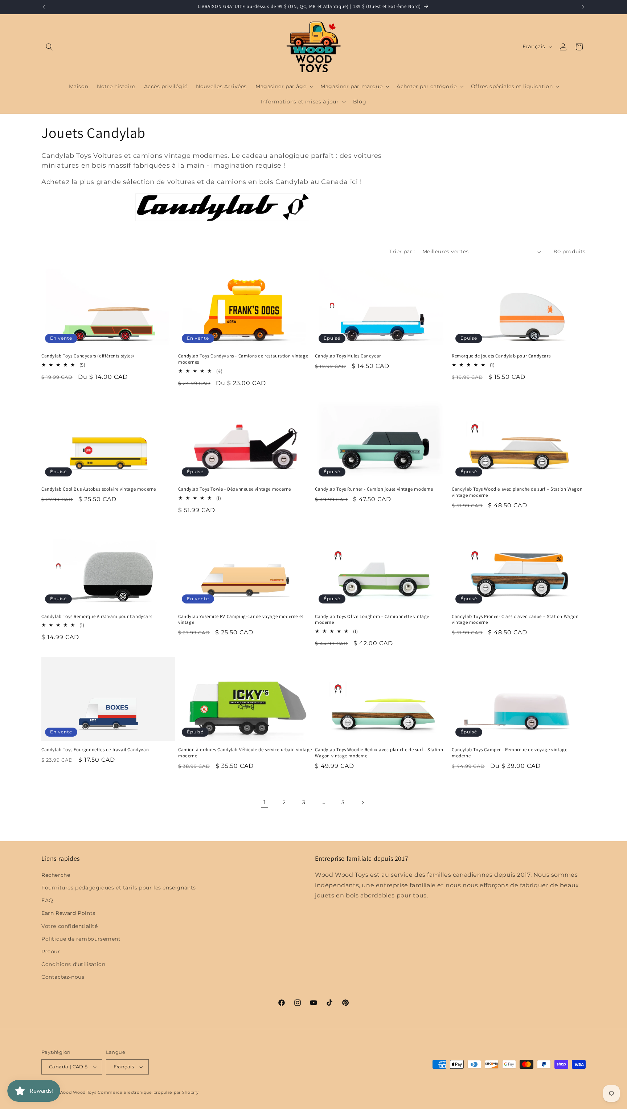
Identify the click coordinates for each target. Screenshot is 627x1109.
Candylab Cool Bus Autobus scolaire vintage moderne (98, 489)
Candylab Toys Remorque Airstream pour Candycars (96, 616)
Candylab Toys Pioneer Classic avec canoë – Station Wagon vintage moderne (515, 620)
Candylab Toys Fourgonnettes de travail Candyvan (95, 750)
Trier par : (402, 251)
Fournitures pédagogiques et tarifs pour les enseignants (118, 887)
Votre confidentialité (69, 926)
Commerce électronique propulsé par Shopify (148, 1092)
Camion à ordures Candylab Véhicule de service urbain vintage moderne (245, 753)
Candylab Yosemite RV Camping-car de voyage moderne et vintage (240, 620)
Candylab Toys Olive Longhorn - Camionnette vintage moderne (372, 620)
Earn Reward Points (68, 913)
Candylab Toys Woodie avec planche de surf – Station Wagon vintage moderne (517, 492)
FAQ (47, 900)
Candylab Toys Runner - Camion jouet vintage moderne (374, 489)
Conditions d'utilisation (73, 964)
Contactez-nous (62, 977)
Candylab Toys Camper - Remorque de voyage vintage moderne (509, 753)
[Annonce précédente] (44, 7)
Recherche (55, 875)
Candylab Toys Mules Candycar (348, 356)
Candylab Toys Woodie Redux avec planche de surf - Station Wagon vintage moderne (379, 753)
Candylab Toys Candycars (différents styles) (87, 356)
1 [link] (264, 802)
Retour (50, 951)
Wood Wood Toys (78, 1092)
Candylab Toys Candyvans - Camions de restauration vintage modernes (243, 359)
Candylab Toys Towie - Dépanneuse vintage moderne (234, 489)
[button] (49, 47)
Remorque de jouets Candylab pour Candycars (501, 356)
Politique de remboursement (81, 939)
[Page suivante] (362, 803)
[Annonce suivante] (583, 7)
